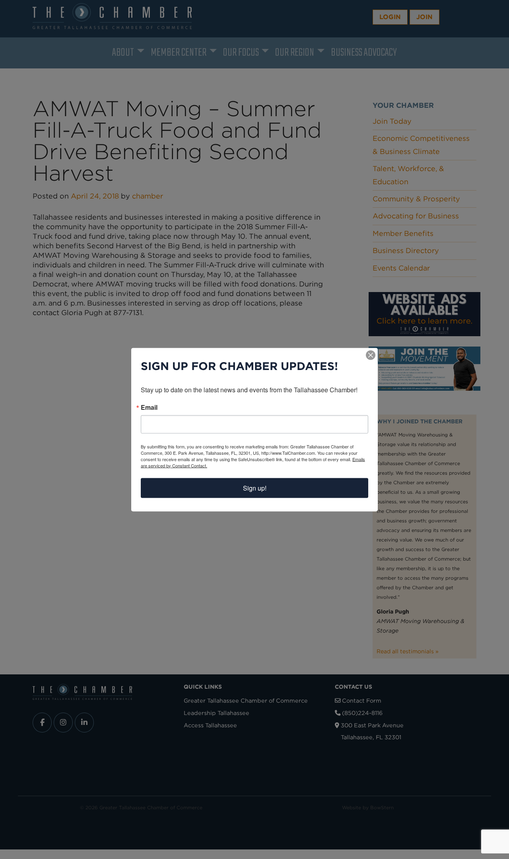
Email (149, 407)
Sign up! (254, 487)
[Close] (370, 355)
